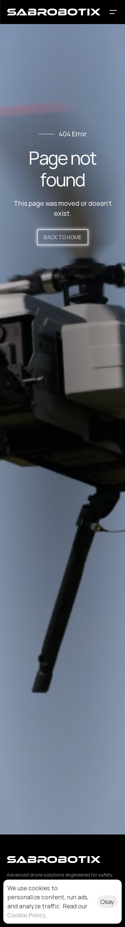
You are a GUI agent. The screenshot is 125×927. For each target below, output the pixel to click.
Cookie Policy (26, 915)
